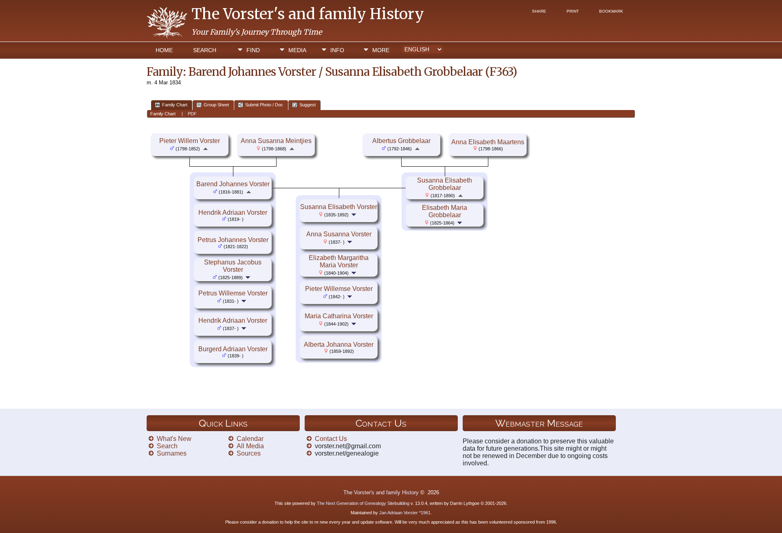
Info (337, 50)
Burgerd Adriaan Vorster (233, 349)
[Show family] (248, 276)
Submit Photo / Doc (264, 104)
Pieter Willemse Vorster (339, 288)
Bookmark (611, 11)
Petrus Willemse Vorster (233, 293)
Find (253, 50)
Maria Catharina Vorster (339, 316)
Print (573, 11)
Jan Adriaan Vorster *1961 (405, 512)
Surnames (172, 453)
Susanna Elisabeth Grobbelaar (444, 184)
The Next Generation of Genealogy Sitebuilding (363, 503)
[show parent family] (205, 148)
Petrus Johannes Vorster (233, 239)
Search (204, 50)
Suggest (307, 104)
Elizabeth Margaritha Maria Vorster (339, 261)
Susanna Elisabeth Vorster (338, 206)
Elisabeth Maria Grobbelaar (444, 211)
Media (297, 50)
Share (539, 11)
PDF (192, 113)
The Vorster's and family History (307, 14)
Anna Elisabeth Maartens (487, 142)
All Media (250, 446)
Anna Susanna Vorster (338, 234)
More (380, 50)
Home (164, 50)
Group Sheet (216, 104)
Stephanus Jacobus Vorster (232, 266)
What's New (174, 438)
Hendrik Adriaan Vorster (232, 212)
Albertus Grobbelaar (401, 140)
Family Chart (174, 104)
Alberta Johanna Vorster (338, 344)
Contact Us (331, 438)
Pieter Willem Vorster (189, 140)
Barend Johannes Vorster (233, 184)
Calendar (250, 438)
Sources (249, 453)
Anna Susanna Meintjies (276, 140)
